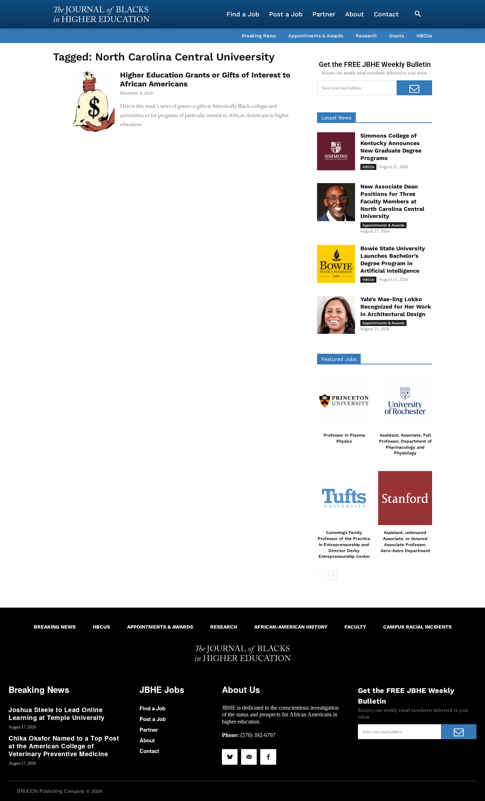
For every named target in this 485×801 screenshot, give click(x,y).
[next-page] (332, 575)
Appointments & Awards (383, 225)
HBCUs (368, 166)
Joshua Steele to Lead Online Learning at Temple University (57, 713)
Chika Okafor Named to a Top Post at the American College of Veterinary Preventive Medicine (64, 745)
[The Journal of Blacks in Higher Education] (101, 14)
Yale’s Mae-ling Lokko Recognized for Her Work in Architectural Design (395, 306)
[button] (418, 14)
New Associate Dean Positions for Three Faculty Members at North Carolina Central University (392, 201)
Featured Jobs (338, 359)
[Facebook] (268, 757)
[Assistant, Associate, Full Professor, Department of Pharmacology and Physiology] (405, 401)
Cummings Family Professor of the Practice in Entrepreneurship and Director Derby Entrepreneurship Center (344, 544)
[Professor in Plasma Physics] (344, 401)
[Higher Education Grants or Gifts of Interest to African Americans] (84, 101)
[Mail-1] (249, 757)
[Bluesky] (230, 757)
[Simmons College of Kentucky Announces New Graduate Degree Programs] (336, 151)
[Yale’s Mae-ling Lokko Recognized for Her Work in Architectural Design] (336, 315)
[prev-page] (321, 575)
